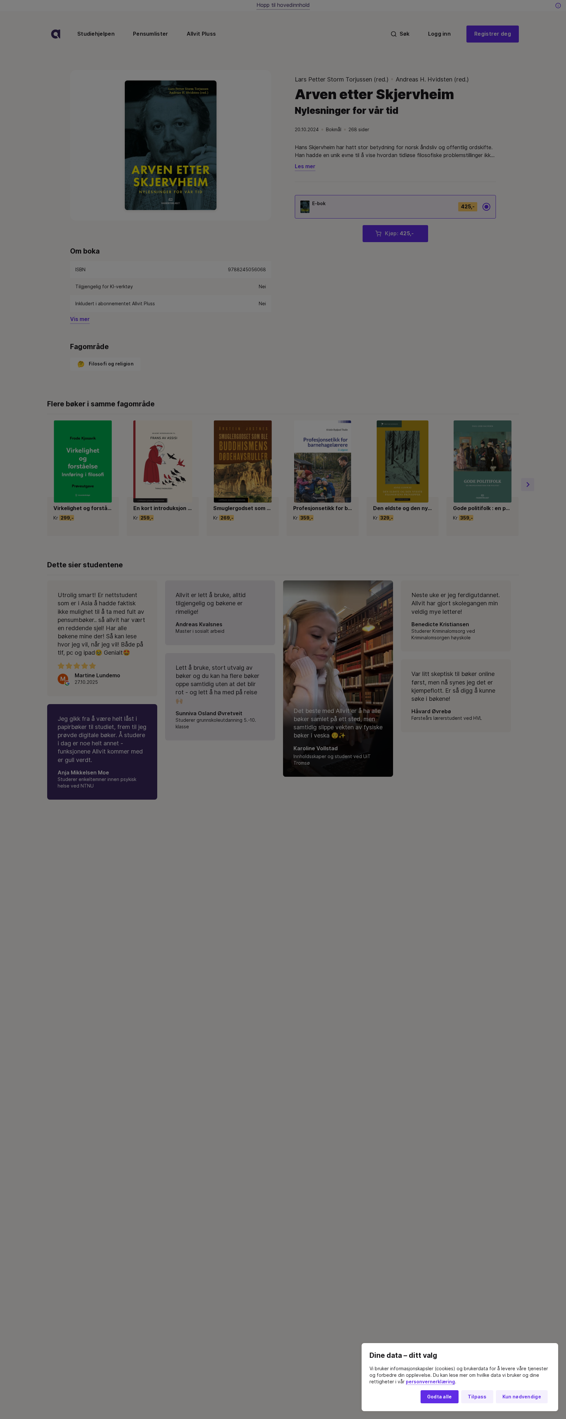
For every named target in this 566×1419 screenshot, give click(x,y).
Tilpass (477, 1397)
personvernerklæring (430, 1381)
